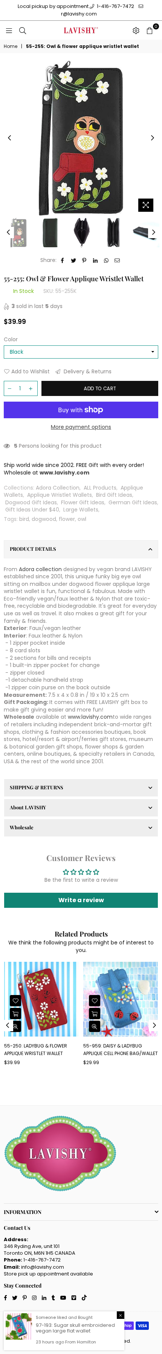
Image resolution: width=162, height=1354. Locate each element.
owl (82, 519)
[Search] (22, 30)
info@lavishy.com (42, 1267)
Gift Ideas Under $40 (32, 509)
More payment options (81, 427)
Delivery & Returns (87, 371)
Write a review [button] (81, 900)
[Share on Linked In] (95, 260)
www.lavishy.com (90, 717)
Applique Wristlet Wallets (59, 495)
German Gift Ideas (133, 502)
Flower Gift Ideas (82, 502)
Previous (9, 138)
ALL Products (100, 487)
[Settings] (136, 30)
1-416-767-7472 (115, 6)
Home (10, 46)
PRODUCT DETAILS (33, 548)
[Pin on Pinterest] (84, 260)
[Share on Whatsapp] (106, 260)
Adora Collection (57, 487)
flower (67, 519)
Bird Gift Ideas (114, 495)
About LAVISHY (28, 807)
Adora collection (40, 569)
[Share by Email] (117, 260)
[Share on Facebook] (63, 260)
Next (152, 138)
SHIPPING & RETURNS (36, 787)
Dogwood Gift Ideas (31, 502)
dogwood (44, 519)
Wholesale (22, 827)
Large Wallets (80, 509)
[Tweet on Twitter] (73, 260)
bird (24, 519)
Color (11, 339)
